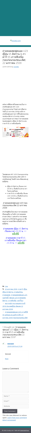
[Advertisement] (15, 18)
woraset (10, 344)
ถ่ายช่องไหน (18, 292)
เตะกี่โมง (20, 301)
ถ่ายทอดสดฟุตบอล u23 (19, 295)
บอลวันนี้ (5, 298)
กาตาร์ (20, 289)
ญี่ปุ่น (25, 289)
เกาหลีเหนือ (12, 301)
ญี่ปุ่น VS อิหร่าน (7, 292)
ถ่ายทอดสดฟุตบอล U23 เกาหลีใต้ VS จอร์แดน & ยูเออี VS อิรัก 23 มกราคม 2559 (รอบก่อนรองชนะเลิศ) (15, 315)
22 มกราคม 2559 (11, 289)
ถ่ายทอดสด (6, 295)
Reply (6, 359)
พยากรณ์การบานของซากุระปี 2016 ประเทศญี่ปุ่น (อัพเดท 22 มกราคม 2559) (13, 306)
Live (6, 286)
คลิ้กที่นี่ (15, 233)
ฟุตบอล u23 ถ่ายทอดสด (17, 298)
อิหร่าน (4, 301)
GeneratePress (24, 430)
